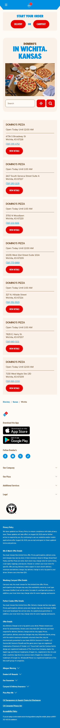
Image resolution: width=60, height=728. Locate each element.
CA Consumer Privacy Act (12, 705)
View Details (14, 150)
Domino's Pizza (15, 124)
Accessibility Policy (10, 711)
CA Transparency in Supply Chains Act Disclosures (22, 700)
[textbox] (30, 718)
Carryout (41, 24)
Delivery (18, 24)
